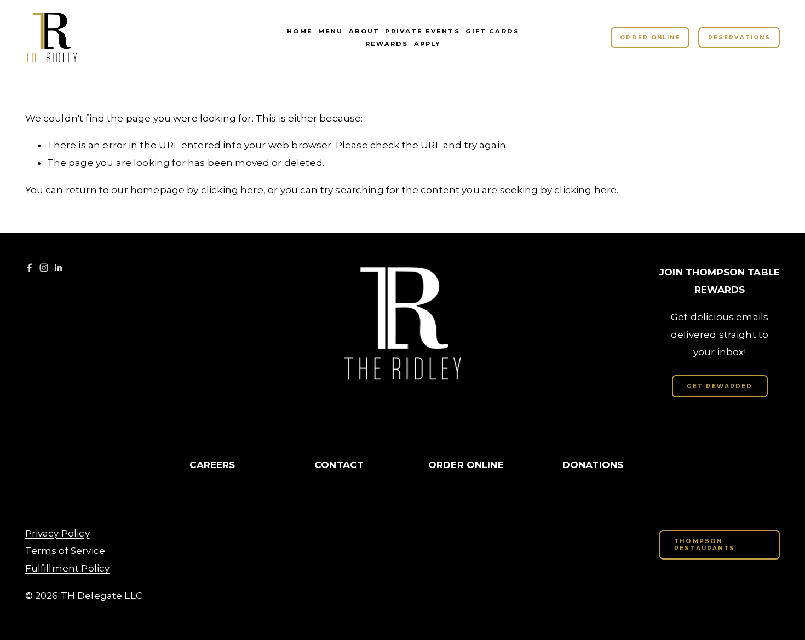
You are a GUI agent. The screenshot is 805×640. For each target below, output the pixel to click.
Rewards (387, 44)
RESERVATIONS (739, 37)
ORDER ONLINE (650, 37)
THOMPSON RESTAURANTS (704, 545)
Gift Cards (492, 31)
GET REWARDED (719, 386)
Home (299, 31)
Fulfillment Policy (67, 568)
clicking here (232, 189)
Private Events (422, 31)
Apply (427, 44)
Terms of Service (65, 550)
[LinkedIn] (58, 267)
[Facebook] (29, 267)
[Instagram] (43, 267)
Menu (330, 31)
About (364, 31)
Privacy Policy (57, 533)
